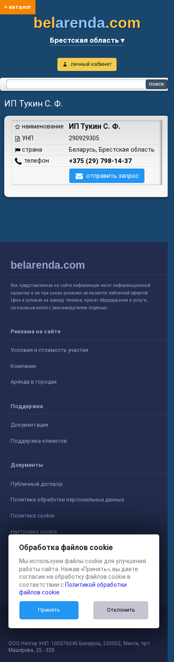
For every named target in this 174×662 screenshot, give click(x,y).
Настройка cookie (34, 532)
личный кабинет (91, 64)
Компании (23, 366)
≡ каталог (17, 7)
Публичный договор (37, 484)
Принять (49, 610)
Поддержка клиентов (39, 441)
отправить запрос (112, 175)
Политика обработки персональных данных (67, 499)
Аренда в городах (34, 382)
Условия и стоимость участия (49, 350)
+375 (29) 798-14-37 (100, 161)
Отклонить (121, 610)
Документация (29, 425)
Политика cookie (32, 515)
